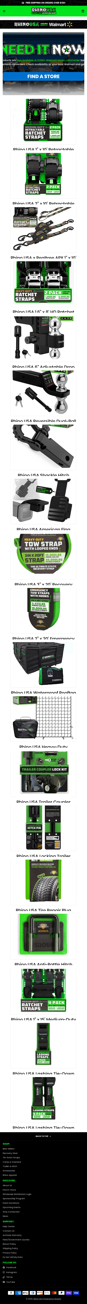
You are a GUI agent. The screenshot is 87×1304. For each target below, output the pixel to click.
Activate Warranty (12, 1235)
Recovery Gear (10, 1153)
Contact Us (8, 1231)
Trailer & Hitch (10, 1166)
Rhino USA (38, 1299)
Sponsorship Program (14, 1198)
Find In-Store (9, 1190)
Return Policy (9, 1244)
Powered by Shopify (52, 1299)
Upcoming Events (11, 1207)
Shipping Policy (10, 1248)
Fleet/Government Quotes (16, 1239)
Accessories (9, 1170)
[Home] (43, 11)
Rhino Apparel (10, 1175)
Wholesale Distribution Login (17, 1194)
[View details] (43, 124)
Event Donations (11, 1203)
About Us (7, 1185)
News (5, 1216)
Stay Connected (11, 1211)
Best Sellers (8, 1148)
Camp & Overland (12, 1162)
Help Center (9, 1226)
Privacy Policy (10, 1252)
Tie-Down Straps (11, 1157)
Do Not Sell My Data (13, 1257)
